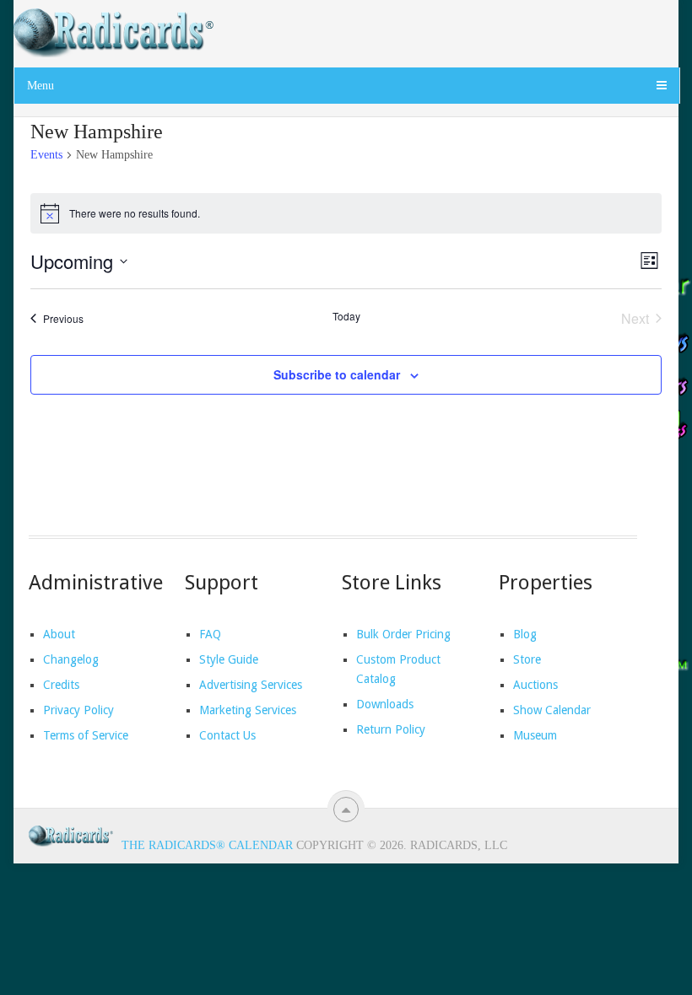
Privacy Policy (78, 710)
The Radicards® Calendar (207, 845)
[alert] (346, 213)
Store (527, 659)
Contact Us (227, 735)
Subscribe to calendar (336, 374)
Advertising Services (250, 684)
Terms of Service (85, 735)
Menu (40, 85)
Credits (61, 684)
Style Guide (228, 659)
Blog (525, 634)
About (59, 634)
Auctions (535, 684)
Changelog (71, 659)
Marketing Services (247, 710)
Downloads (385, 704)
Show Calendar (552, 710)
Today (346, 316)
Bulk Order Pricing (403, 634)
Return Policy (390, 729)
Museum (535, 735)
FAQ (210, 634)
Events (46, 154)
